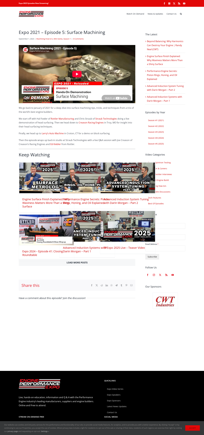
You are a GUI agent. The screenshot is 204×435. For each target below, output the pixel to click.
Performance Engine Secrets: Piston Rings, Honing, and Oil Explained (86, 201)
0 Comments (78, 39)
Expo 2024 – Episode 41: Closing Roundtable (42, 253)
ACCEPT (192, 428)
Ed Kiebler (55, 144)
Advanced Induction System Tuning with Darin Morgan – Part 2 (126, 201)
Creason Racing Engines (91, 122)
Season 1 (67, 39)
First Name (150, 221)
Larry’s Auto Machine (53, 133)
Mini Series (58, 39)
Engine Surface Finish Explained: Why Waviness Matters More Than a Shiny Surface (46, 202)
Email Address (151, 244)
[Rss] (166, 275)
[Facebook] (147, 275)
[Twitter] (160, 275)
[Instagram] (154, 275)
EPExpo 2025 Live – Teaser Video (124, 248)
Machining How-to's (44, 39)
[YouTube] (172, 275)
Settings (44, 431)
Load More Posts (77, 262)
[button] (181, 14)
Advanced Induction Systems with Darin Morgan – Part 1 (84, 249)
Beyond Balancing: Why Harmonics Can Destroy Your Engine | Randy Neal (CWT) (165, 45)
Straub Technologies (106, 118)
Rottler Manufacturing (62, 118)
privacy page (12, 431)
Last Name (149, 233)
